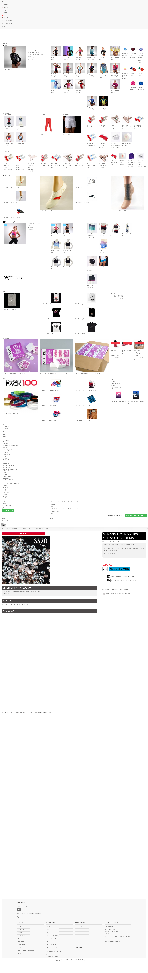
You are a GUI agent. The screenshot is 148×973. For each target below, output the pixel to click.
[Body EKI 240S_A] (80, 68)
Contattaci (50, 927)
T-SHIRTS (113, 293)
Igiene (29, 56)
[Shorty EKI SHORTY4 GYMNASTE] (92, 228)
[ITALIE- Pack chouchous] (141, 69)
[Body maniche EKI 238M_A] (115, 68)
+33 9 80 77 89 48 (7, 24)
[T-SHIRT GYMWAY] (92, 327)
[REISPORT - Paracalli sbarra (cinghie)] (115, 119)
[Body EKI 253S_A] (80, 84)
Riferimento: (105, 541)
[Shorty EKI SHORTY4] (104, 244)
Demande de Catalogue (54, 936)
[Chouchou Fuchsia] (133, 83)
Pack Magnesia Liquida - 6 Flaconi (126, 352)
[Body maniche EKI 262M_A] (115, 84)
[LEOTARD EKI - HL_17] (9, 121)
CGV (48, 930)
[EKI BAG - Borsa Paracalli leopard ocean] (92, 399)
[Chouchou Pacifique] (141, 83)
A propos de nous (52, 933)
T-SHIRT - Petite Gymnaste (48, 304)
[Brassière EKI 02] (56, 261)
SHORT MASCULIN (69, 135)
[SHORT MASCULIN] (72, 125)
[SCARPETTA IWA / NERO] (21, 211)
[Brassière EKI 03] (68, 244)
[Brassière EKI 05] (15, 233)
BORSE (113, 382)
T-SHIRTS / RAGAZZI (117, 297)
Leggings (30, 227)
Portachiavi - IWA (80, 187)
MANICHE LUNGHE (33, 52)
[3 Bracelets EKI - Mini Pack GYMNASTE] (56, 399)
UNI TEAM (31, 60)
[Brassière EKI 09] (56, 244)
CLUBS (5, 490)
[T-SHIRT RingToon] (92, 312)
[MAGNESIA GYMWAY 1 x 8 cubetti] (21, 356)
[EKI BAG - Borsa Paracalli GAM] (136, 395)
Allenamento (31, 49)
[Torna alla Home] (2, 528)
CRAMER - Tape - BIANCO (122, 162)
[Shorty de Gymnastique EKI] (104, 261)
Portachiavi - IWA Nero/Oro (83, 202)
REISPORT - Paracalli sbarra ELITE (138, 127)
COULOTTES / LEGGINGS (36, 224)
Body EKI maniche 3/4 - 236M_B (103, 75)
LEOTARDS (7, 115)
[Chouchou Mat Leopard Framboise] (133, 49)
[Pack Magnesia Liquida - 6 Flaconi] (127, 344)
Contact (4, 26)
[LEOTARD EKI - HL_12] (9, 137)
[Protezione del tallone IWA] (127, 193)
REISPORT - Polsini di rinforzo (102, 145)
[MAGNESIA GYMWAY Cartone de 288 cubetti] (92, 356)
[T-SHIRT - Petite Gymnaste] (56, 298)
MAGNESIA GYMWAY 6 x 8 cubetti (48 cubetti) (53, 374)
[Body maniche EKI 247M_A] (92, 51)
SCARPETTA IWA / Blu (11, 202)
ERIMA (6, 428)
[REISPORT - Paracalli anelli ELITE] (92, 137)
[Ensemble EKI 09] (115, 228)
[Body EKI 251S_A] (68, 84)
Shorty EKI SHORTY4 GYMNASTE (90, 235)
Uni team (6, 426)
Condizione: (119, 541)
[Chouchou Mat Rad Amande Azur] (125, 49)
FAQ (48, 942)
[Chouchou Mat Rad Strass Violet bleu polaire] (141, 49)
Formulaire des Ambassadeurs (56, 948)
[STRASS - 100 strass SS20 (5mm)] (26, 560)
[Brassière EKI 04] (68, 228)
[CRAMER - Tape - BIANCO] (127, 137)
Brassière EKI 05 (9, 246)
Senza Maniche (32, 51)
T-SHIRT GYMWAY (80, 334)
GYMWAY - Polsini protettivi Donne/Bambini (115, 145)
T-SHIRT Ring (79, 304)
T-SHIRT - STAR (44, 319)
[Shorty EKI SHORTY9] (104, 228)
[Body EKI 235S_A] (80, 51)
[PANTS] (48, 125)
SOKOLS (42, 115)
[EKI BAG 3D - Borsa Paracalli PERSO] (131, 156)
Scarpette (6, 462)
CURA (112, 389)
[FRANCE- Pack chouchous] (133, 69)
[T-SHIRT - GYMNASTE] (56, 327)
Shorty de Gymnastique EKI (102, 268)
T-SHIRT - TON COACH (11, 309)
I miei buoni (79, 939)
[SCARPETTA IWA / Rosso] (21, 181)
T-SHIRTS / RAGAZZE (117, 295)
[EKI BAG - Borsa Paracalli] (118, 395)
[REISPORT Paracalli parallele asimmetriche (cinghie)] (32, 157)
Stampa (106, 589)
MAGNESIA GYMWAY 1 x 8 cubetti (14, 374)
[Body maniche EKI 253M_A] (103, 100)
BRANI (5, 494)
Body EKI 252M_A (9, 69)
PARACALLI (6, 460)
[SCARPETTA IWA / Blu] (21, 196)
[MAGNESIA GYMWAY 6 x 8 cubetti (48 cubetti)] (56, 356)
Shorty (30, 225)
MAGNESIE (6, 471)
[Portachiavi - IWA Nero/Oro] (92, 196)
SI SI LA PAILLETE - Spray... (83, 420)
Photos (23, 533)
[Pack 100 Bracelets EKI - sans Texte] (21, 396)
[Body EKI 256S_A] (56, 51)
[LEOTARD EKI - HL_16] (21, 121)
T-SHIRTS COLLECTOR (118, 299)
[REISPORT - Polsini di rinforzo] (104, 137)
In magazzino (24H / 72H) (35, 54)
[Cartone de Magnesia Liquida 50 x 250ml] (139, 344)
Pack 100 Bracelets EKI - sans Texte (15, 414)
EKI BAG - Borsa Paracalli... (83, 405)
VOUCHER (114, 385)
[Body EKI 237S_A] (68, 68)
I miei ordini (79, 927)
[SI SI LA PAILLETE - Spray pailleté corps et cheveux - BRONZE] (92, 414)
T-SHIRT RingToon (80, 319)
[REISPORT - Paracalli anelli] (104, 119)
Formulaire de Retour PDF (53, 951)
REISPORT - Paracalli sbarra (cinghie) (115, 127)
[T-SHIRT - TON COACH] (12, 300)
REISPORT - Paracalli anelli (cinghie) (126, 127)
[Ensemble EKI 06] (127, 228)
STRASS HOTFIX (116, 387)
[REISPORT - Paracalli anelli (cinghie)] (127, 119)
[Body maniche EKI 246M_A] (115, 51)
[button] (9, 425)
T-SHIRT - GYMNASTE (46, 334)
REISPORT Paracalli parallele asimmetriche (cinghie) (32, 167)
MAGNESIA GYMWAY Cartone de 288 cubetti (88, 374)
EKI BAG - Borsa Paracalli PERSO (85, 390)
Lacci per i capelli (33, 58)
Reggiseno (31, 229)
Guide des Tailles (52, 945)
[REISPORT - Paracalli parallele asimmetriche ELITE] (21, 157)
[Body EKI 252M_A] (15, 57)
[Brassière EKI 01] (68, 261)
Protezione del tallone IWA (118, 211)
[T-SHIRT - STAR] (56, 312)
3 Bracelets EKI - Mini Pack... (48, 405)
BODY (29, 47)
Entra (3, 2)
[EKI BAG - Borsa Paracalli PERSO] (92, 384)
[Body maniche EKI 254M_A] (92, 68)
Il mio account (80, 922)
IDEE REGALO (115, 383)
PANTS (42, 135)
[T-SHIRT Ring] (92, 298)
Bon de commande (51, 955)
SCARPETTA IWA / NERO (12, 217)
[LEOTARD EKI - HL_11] (21, 137)
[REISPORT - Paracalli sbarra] (92, 119)
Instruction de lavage (53, 939)
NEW (4, 436)
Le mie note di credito (82, 930)
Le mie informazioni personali (84, 936)
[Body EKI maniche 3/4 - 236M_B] (103, 68)
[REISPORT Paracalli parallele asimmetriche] (9, 157)
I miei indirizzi (80, 933)
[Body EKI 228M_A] (103, 51)
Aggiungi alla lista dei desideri (119, 589)
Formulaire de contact (114, 941)
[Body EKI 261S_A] (68, 51)
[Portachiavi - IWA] (92, 181)
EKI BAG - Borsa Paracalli (118, 401)
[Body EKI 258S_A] (56, 68)
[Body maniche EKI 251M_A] (92, 100)
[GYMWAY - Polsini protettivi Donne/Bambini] (115, 137)
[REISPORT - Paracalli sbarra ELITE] (139, 119)
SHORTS (66, 115)
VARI (112, 380)
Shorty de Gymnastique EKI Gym (91, 268)
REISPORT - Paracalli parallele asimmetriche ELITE (20, 167)
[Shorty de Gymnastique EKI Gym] (92, 261)
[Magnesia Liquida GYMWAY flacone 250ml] (115, 344)
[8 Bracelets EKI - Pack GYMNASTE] (56, 384)
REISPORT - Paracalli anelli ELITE (91, 145)
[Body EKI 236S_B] (56, 84)
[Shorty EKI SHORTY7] (92, 279)
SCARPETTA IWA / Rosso (12, 187)
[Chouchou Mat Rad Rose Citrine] (125, 69)
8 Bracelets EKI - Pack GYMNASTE (50, 390)
